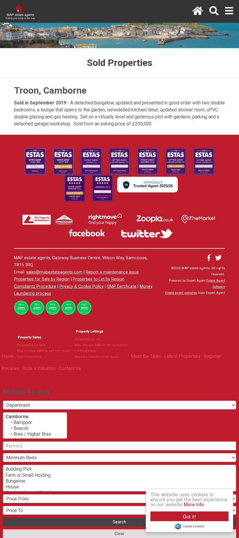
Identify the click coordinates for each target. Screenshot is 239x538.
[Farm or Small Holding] (119, 475)
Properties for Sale (31, 345)
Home (7, 356)
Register (212, 356)
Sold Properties (29, 357)
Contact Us (70, 368)
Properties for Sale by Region (42, 279)
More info (194, 504)
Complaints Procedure (35, 286)
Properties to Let (87, 339)
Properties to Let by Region (98, 279)
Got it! (189, 516)
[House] (119, 487)
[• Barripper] (35, 422)
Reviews (10, 368)
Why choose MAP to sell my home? (44, 351)
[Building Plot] (119, 469)
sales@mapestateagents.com (54, 272)
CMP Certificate (121, 286)
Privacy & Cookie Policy (81, 286)
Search (119, 522)
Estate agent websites (181, 293)
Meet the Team (146, 356)
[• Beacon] (35, 428)
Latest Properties (182, 356)
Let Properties (85, 351)
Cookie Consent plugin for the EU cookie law (189, 526)
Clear (119, 533)
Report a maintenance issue (112, 272)
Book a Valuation (39, 368)
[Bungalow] (119, 481)
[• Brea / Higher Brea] (35, 434)
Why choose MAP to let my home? (101, 345)
